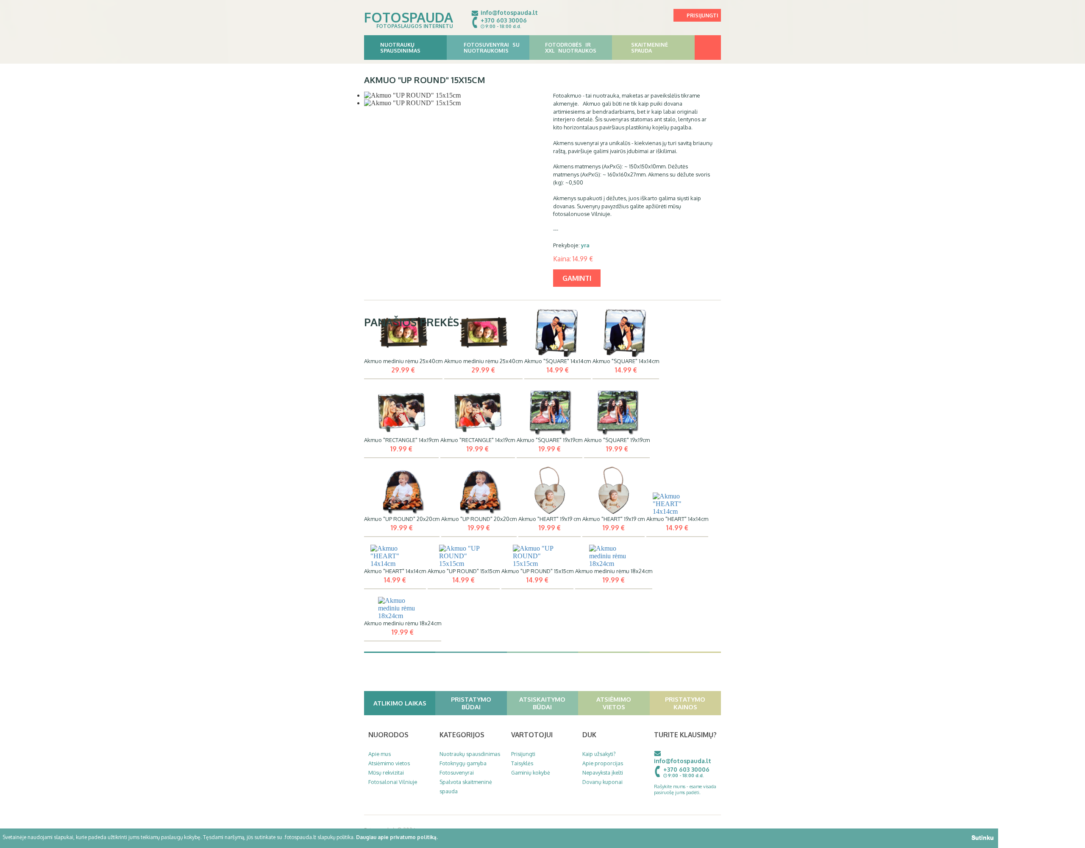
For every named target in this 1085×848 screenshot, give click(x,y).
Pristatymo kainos (685, 703)
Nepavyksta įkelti (602, 772)
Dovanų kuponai (602, 781)
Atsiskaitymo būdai (542, 703)
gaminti (576, 278)
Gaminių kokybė (530, 772)
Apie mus (379, 753)
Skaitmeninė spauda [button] (649, 47)
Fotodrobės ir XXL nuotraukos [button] (570, 47)
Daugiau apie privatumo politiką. (397, 837)
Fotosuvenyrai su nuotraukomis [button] (492, 47)
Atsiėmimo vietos (613, 703)
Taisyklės (522, 763)
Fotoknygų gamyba (463, 763)
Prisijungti (702, 15)
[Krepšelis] (708, 47)
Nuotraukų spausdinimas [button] (400, 47)
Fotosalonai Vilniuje (392, 781)
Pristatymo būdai (471, 703)
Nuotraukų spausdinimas (470, 753)
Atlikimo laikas (399, 703)
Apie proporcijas (602, 763)
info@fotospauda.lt (509, 12)
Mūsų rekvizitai (386, 772)
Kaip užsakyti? (599, 753)
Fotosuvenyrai (457, 772)
